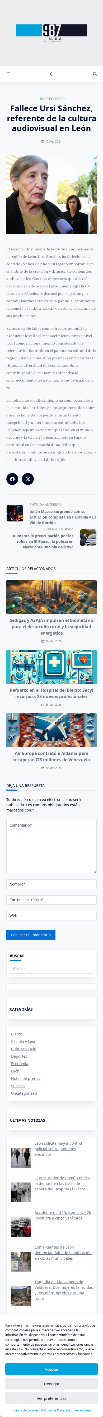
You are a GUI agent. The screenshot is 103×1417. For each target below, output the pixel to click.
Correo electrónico (27, 899)
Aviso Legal (83, 1410)
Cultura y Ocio (23, 1048)
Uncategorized (52, 99)
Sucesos (18, 1085)
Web (13, 915)
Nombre (17, 884)
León (15, 1071)
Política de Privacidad (56, 1410)
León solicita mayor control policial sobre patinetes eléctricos (58, 1149)
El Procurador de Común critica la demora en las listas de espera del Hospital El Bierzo (62, 1183)
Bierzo (16, 1034)
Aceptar (52, 1369)
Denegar (51, 1383)
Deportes (19, 1056)
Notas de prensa (25, 1078)
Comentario (21, 825)
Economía (19, 1063)
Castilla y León (23, 1041)
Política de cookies (25, 1410)
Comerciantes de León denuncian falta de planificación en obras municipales (63, 1253)
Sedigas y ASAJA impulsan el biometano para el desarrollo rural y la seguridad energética (51, 626)
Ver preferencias (51, 1398)
